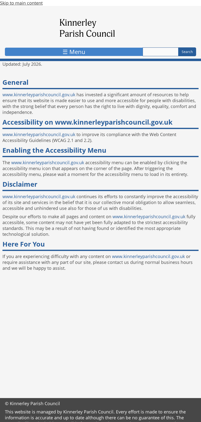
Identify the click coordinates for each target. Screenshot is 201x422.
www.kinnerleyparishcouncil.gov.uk (38, 94)
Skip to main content (21, 3)
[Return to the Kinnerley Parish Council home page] (100, 27)
